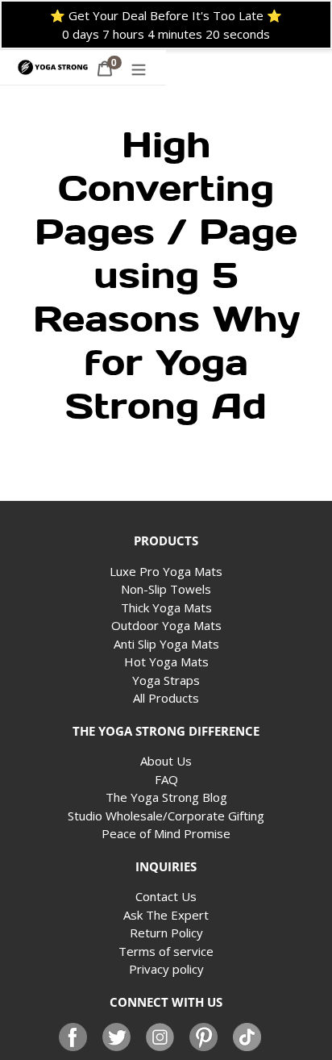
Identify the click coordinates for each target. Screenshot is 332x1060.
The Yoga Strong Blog (166, 797)
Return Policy (166, 932)
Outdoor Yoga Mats (166, 625)
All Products (166, 698)
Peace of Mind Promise (166, 833)
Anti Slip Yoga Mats (166, 644)
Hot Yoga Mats (166, 661)
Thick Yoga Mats (166, 607)
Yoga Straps (166, 680)
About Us (166, 761)
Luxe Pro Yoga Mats (166, 571)
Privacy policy (166, 969)
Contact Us (166, 896)
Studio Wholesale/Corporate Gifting (166, 816)
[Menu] (139, 67)
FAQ (166, 779)
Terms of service (166, 951)
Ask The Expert (166, 915)
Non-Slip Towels (166, 589)
